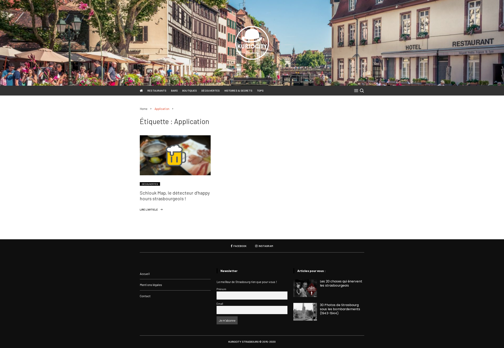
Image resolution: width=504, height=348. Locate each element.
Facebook (239, 246)
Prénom (221, 289)
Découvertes (210, 90)
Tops (260, 90)
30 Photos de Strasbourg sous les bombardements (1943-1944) (340, 309)
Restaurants (156, 90)
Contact (145, 296)
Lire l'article (149, 209)
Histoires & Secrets (238, 90)
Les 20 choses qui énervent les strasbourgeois (341, 283)
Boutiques (189, 90)
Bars (174, 90)
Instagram (265, 246)
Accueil (145, 274)
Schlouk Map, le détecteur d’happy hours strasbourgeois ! (175, 195)
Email (220, 303)
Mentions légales (151, 285)
